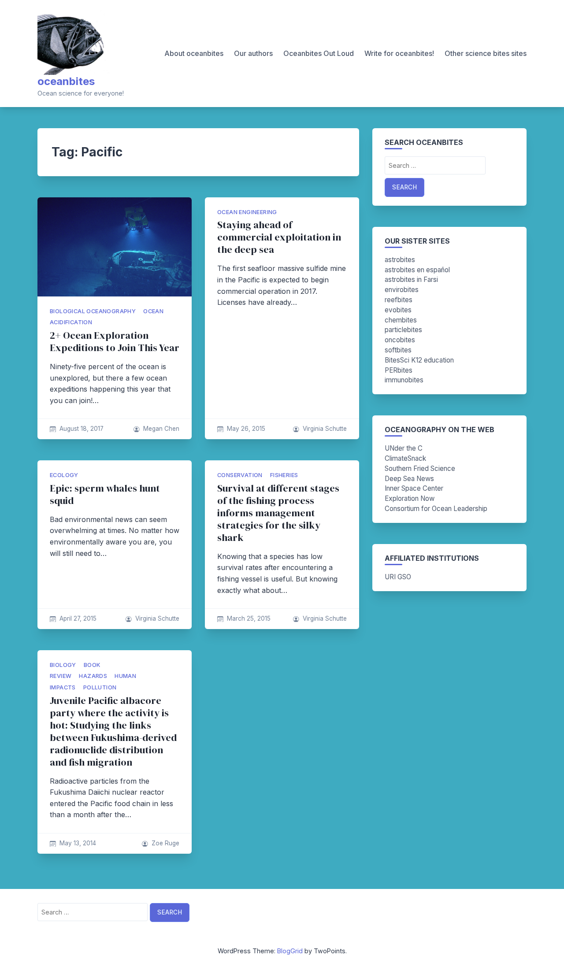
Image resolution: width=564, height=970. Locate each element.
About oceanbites (193, 53)
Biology (63, 665)
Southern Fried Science (420, 468)
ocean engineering (247, 212)
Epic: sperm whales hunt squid (105, 494)
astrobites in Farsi (411, 279)
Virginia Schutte (325, 428)
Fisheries (284, 475)
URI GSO (398, 577)
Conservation (240, 475)
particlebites (403, 330)
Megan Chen (161, 428)
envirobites (402, 289)
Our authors (253, 53)
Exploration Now (409, 498)
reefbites (398, 300)
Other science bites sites (486, 53)
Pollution (100, 687)
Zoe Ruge (165, 843)
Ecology (64, 475)
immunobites (404, 380)
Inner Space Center (414, 488)
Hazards (93, 676)
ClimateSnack (405, 458)
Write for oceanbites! (399, 53)
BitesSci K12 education (419, 360)
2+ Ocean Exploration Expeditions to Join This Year (114, 342)
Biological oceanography (93, 311)
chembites (401, 320)
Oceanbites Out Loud (318, 53)
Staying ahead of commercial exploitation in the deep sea (279, 237)
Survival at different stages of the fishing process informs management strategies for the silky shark (278, 512)
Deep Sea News (409, 478)
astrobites (400, 259)
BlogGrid (290, 951)
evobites (398, 310)
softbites (398, 350)
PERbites (398, 370)
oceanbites (66, 81)
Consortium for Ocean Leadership (436, 508)
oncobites (400, 340)
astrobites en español (417, 270)
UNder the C (404, 448)
